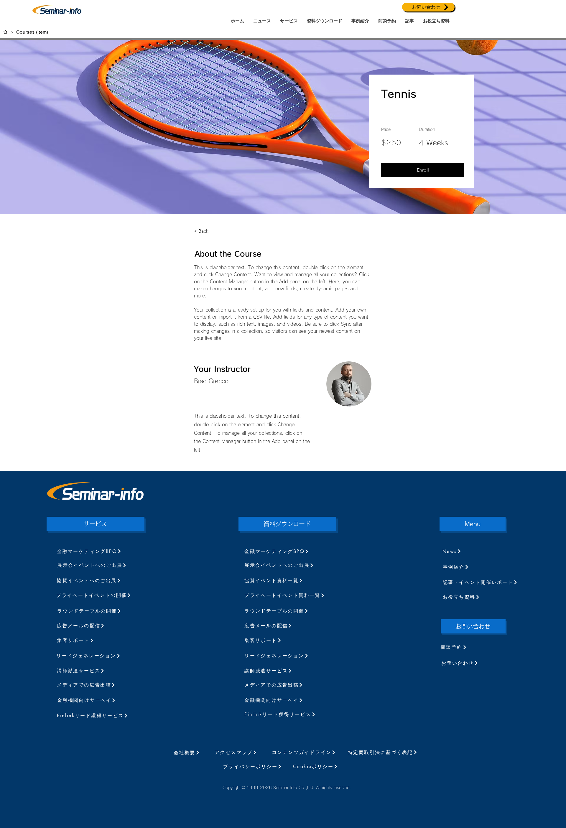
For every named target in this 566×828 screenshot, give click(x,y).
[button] (422, 170)
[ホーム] (5, 32)
